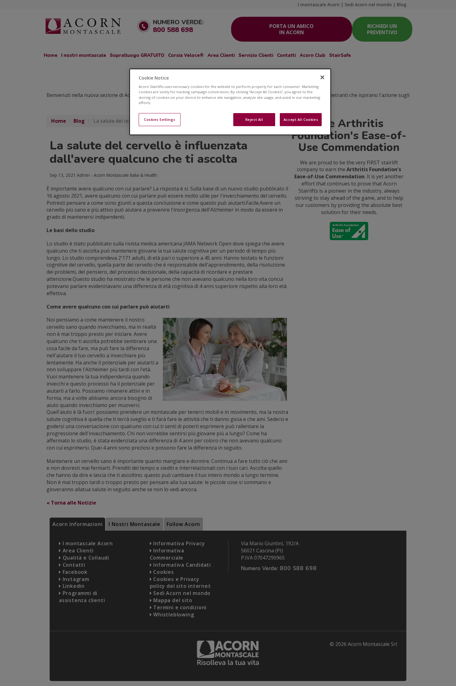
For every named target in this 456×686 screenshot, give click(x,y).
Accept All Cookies (301, 119)
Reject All (254, 119)
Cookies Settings (159, 119)
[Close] (322, 77)
